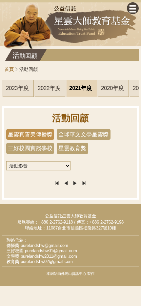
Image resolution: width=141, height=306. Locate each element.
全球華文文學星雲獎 (83, 134)
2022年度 (49, 88)
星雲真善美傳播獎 (30, 134)
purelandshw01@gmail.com (51, 251)
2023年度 (17, 88)
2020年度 (112, 88)
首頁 (9, 69)
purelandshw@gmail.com (44, 245)
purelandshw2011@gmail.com (49, 256)
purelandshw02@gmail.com (47, 261)
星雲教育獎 (72, 148)
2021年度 (81, 88)
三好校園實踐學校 (30, 148)
